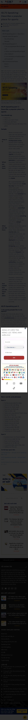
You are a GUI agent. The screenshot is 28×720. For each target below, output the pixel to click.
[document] (14, 360)
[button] (25, 328)
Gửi (14, 357)
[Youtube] (21, 383)
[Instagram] (14, 383)
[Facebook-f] (7, 383)
